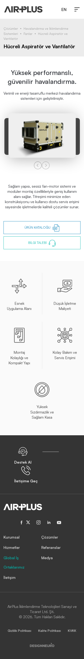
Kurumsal (12, 537)
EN (63, 9)
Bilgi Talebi (38, 243)
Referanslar (51, 547)
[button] (77, 9)
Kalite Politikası (49, 631)
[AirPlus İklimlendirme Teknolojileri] (23, 9)
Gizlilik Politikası (19, 631)
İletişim (10, 577)
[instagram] (38, 522)
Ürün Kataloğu (37, 227)
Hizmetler (12, 547)
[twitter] (28, 522)
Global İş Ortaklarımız (14, 562)
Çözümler (11, 28)
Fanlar (28, 34)
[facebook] (22, 522)
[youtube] (59, 522)
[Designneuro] (42, 644)
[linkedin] (48, 522)
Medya (47, 557)
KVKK (72, 631)
